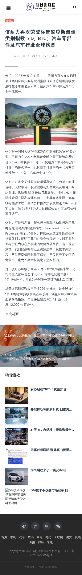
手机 (13, 537)
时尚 (48, 537)
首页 (4, 537)
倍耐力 (9, 20)
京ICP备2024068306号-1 (52, 553)
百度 (41, 567)
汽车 (28, 56)
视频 (78, 537)
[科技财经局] (41, 7)
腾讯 (54, 567)
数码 (31, 537)
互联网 (58, 537)
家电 (39, 537)
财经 (41, 542)
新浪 (47, 567)
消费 (69, 537)
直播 (32, 542)
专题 (50, 542)
